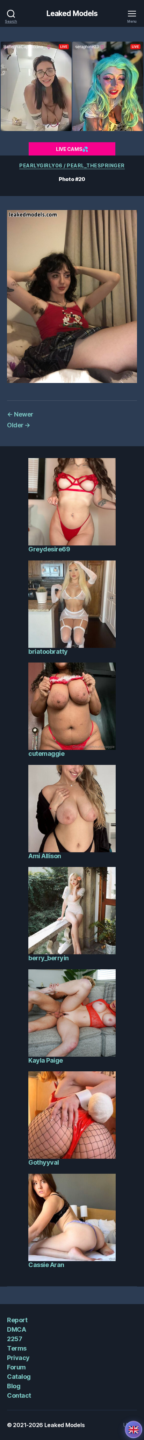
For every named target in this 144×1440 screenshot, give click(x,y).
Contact (19, 1395)
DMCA (16, 1329)
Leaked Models (72, 13)
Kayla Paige (45, 1060)
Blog (13, 1386)
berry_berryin (48, 958)
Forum (16, 1367)
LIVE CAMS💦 (72, 149)
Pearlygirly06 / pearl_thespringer (72, 165)
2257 (14, 1339)
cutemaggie (46, 753)
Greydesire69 (49, 549)
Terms (17, 1348)
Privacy (18, 1357)
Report (17, 1320)
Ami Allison (44, 856)
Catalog (19, 1376)
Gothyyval (43, 1162)
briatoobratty (48, 651)
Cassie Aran (46, 1264)
